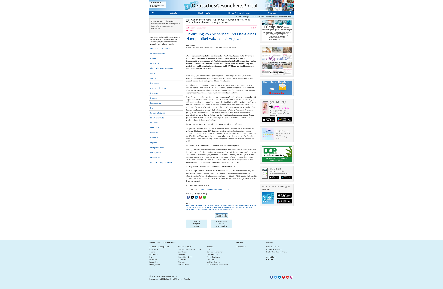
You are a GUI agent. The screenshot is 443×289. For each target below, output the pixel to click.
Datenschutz (169, 279)
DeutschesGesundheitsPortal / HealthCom (213, 190)
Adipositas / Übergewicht (160, 48)
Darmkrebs (154, 83)
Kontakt (187, 279)
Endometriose (155, 103)
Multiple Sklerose (157, 148)
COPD (152, 73)
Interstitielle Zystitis (158, 113)
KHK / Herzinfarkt (157, 118)
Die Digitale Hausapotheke (276, 252)
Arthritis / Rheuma (157, 53)
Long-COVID (154, 128)
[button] (188, 197)
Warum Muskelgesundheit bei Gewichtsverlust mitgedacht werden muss (256, 16)
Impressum (153, 279)
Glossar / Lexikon (272, 247)
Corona (153, 78)
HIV (151, 108)
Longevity (154, 133)
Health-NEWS (204, 13)
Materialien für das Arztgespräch (221, 223)
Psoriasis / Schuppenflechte (161, 162)
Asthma (153, 58)
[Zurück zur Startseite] (221, 5)
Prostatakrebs (155, 157)
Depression (154, 93)
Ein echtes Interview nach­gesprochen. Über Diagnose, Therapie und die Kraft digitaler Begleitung (280, 112)
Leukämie (154, 123)
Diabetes (153, 98)
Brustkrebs (154, 63)
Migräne (153, 143)
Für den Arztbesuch (273, 249)
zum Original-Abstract (197, 223)
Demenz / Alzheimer (158, 88)
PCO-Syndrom (155, 153)
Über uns (272, 13)
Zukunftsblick (241, 247)
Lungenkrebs (155, 138)
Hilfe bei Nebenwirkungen (238, 13)
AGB (161, 279)
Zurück (221, 216)
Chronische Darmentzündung (161, 68)
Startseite (173, 13)
